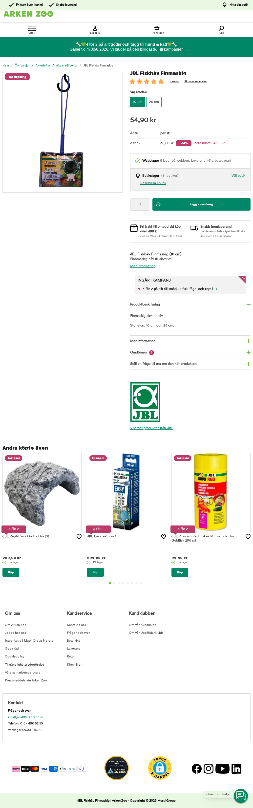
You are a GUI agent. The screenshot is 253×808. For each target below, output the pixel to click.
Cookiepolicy (14, 656)
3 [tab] (119, 583)
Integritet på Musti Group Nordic (29, 640)
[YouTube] (222, 768)
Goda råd (12, 648)
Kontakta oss (76, 625)
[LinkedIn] (235, 768)
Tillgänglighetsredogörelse (24, 664)
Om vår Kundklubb (142, 625)
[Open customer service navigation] (241, 796)
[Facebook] (196, 768)
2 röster (174, 81)
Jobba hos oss (15, 632)
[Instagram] (208, 768)
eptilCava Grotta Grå (25, 536)
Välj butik (238, 176)
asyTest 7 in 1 (101, 536)
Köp (11, 572)
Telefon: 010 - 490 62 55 (25, 723)
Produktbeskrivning (145, 304)
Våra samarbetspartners (22, 672)
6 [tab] (132, 583)
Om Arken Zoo (15, 625)
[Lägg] (79, 536)
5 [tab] (127, 583)
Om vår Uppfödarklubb (146, 632)
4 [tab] (123, 583)
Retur (71, 656)
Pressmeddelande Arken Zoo (26, 680)
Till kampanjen (171, 49)
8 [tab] (141, 583)
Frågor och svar (78, 632)
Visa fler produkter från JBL (151, 428)
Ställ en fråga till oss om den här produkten (163, 364)
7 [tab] (136, 583)
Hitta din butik (239, 4)
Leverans (73, 648)
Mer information (142, 266)
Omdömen (141, 352)
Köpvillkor (74, 664)
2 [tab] (114, 583)
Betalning (74, 640)
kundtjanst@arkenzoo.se (25, 717)
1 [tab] (110, 583)
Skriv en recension (195, 81)
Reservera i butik (153, 183)
